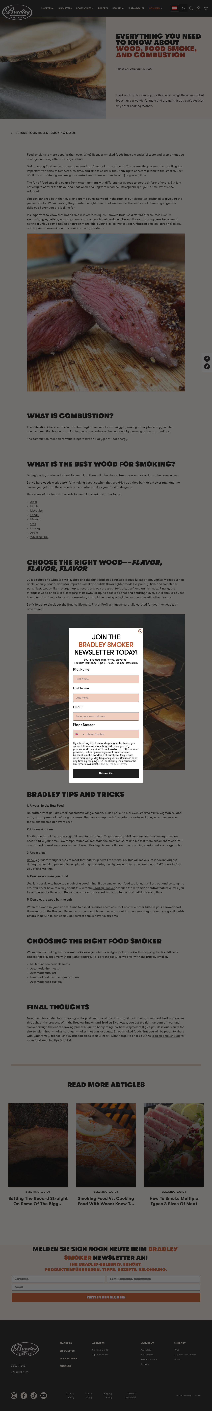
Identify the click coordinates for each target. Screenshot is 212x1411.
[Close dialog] (140, 631)
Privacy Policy (107, 764)
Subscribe (106, 773)
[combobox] (79, 734)
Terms (122, 764)
